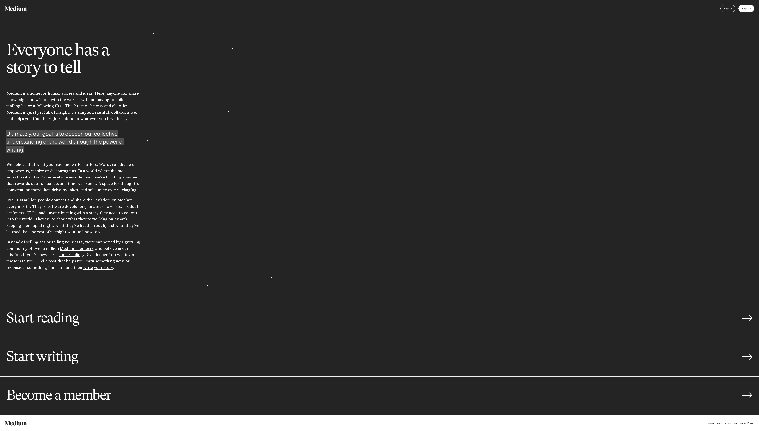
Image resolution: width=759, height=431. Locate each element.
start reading (71, 254)
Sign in (728, 8)
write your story (98, 267)
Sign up (746, 8)
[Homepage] (16, 8)
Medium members (76, 248)
